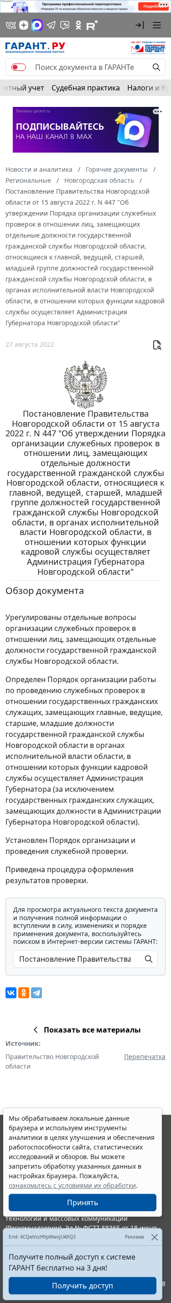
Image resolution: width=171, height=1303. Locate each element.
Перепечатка (145, 1056)
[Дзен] (23, 25)
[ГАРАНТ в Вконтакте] (10, 25)
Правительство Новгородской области (52, 1061)
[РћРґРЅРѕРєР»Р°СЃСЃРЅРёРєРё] (23, 992)
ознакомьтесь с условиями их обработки (72, 1185)
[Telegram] (36, 992)
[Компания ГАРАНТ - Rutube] (92, 25)
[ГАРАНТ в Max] (37, 25)
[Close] (154, 1237)
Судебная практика (86, 88)
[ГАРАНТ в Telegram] (51, 25)
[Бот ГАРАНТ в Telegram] (64, 25)
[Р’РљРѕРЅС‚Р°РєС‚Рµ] (10, 992)
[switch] (18, 67)
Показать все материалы (92, 1030)
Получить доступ (82, 1286)
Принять (82, 1202)
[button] (139, 25)
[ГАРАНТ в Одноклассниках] (78, 25)
